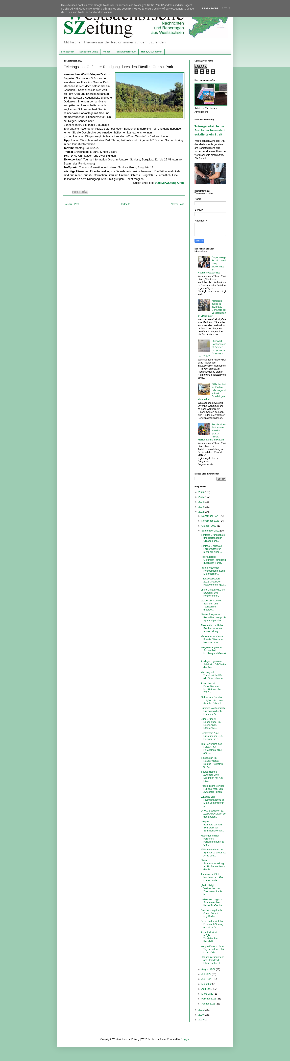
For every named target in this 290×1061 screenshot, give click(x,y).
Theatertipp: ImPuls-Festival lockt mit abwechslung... (212, 628)
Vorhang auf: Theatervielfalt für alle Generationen (212, 675)
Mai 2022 (206, 984)
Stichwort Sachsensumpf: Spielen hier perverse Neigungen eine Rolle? (212, 348)
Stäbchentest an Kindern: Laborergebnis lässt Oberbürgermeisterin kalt (212, 392)
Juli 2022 (206, 974)
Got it (226, 8)
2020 (201, 1014)
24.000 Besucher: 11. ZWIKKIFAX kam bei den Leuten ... (213, 813)
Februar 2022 (209, 998)
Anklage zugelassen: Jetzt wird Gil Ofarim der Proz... (213, 664)
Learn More (210, 8)
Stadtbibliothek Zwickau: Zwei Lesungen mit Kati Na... (212, 776)
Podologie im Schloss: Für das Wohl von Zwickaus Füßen (213, 788)
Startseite (125, 204)
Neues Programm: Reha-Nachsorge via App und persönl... (213, 617)
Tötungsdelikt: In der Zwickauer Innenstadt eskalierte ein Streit (210, 130)
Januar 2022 (208, 1003)
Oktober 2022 (209, 525)
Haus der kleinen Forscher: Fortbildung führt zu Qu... (212, 840)
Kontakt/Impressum (125, 51)
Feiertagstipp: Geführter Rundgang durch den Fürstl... (213, 559)
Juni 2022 (207, 979)
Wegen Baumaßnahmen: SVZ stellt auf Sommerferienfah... (212, 826)
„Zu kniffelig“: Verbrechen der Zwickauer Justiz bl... (211, 890)
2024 (201, 501)
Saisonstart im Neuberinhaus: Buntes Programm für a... (212, 762)
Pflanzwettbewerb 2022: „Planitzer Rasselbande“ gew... (213, 581)
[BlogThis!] (76, 191)
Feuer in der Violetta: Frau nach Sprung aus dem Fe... (212, 924)
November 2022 (210, 520)
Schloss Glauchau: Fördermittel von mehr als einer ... (211, 548)
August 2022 (208, 969)
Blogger (185, 1039)
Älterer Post (177, 204)
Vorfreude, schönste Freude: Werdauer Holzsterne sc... (212, 639)
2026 (201, 492)
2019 (201, 1019)
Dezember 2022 (210, 515)
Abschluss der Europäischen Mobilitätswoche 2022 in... (211, 688)
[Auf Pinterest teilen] (86, 191)
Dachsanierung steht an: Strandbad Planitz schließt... (212, 960)
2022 (201, 511)
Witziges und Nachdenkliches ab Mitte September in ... (212, 801)
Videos (106, 51)
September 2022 (210, 530)
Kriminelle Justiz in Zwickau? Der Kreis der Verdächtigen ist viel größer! (212, 308)
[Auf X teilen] (79, 191)
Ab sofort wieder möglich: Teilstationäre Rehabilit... (210, 937)
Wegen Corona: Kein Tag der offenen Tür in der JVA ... (213, 949)
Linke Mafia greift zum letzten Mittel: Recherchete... (213, 592)
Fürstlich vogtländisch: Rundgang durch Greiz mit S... (213, 711)
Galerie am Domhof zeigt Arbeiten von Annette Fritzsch (212, 700)
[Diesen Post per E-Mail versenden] (73, 191)
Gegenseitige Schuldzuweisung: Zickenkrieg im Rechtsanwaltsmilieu (212, 265)
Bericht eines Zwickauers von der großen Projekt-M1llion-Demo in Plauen (212, 432)
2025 (201, 496)
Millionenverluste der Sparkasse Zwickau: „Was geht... (213, 852)
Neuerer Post (71, 204)
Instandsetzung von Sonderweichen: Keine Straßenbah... (213, 902)
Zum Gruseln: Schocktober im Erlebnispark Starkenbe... (211, 723)
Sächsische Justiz (88, 51)
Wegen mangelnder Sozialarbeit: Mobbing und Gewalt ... (213, 652)
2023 (201, 506)
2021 (201, 1009)
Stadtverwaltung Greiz (169, 182)
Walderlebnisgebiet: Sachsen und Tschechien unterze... (211, 605)
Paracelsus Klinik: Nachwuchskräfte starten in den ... (212, 877)
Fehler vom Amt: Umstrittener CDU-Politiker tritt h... (212, 736)
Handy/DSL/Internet (151, 51)
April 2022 (207, 988)
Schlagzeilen (67, 51)
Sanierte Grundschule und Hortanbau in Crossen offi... (213, 537)
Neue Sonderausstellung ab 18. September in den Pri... (213, 865)
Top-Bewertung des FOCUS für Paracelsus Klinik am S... (211, 748)
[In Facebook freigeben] (83, 191)
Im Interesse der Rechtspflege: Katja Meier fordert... (213, 570)
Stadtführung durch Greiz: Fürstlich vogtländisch (211, 913)
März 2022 (207, 993)
